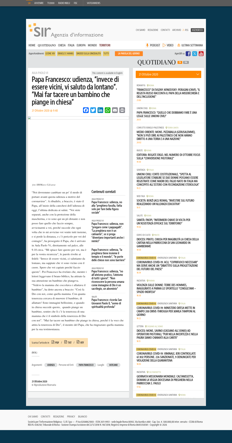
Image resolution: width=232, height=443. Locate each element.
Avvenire (39, 3)
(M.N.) (34, 352)
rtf (82, 342)
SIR (29, 3)
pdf (57, 342)
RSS (186, 30)
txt (69, 342)
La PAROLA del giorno (129, 53)
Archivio (176, 30)
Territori (104, 45)
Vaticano (113, 365)
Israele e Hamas (66, 53)
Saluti (94, 296)
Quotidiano (47, 45)
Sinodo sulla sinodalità (88, 53)
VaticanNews (93, 3)
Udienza (51, 365)
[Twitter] (194, 53)
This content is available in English (107, 73)
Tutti (106, 53)
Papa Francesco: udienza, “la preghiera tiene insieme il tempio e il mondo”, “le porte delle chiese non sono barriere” (108, 255)
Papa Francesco (86, 365)
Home (32, 45)
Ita (180, 62)
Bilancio (82, 416)
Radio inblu (64, 3)
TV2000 (50, 3)
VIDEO (170, 45)
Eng (185, 62)
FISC (75, 3)
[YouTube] (201, 53)
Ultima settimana (192, 45)
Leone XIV (50, 53)
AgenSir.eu (197, 30)
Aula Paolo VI (98, 199)
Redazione (153, 30)
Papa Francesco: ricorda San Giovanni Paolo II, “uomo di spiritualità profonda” (107, 303)
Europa (81, 45)
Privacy (71, 416)
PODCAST (155, 45)
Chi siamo (140, 30)
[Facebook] (188, 53)
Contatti (165, 30)
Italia (71, 45)
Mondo (92, 45)
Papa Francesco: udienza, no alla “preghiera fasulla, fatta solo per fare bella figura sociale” (107, 207)
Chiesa (61, 45)
